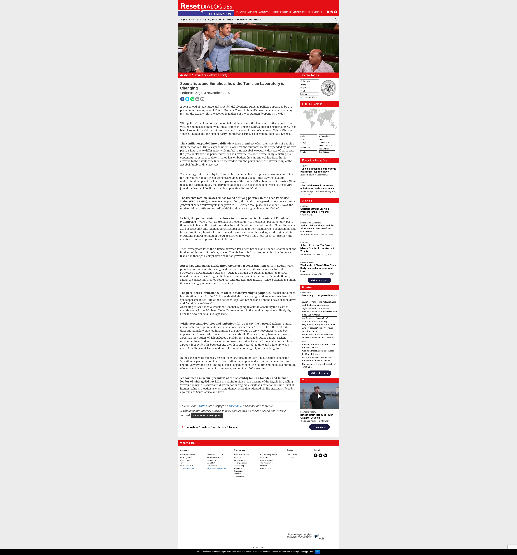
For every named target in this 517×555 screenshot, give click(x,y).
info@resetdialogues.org (216, 468)
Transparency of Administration (240, 467)
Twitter (201, 406)
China (321, 139)
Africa (302, 136)
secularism (219, 427)
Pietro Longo (307, 191)
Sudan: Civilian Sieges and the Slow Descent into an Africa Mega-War (317, 228)
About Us (237, 457)
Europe (303, 142)
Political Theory (308, 412)
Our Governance (240, 460)
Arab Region (324, 136)
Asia (302, 139)
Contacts (237, 474)
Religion (230, 19)
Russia (303, 152)
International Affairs (243, 19)
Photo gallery (313, 12)
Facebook (235, 406)
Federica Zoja (191, 92)
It (321, 12)
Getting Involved (299, 12)
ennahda (192, 427)
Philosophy (193, 19)
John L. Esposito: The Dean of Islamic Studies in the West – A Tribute (317, 248)
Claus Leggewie (308, 421)
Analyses (185, 75)
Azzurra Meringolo (325, 191)
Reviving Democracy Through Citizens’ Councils (316, 416)
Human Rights (306, 262)
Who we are (241, 12)
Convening (252, 12)
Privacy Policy (239, 476)
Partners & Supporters (281, 12)
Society (203, 19)
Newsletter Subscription (207, 415)
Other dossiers (319, 373)
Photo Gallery (292, 455)
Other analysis (319, 280)
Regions (257, 19)
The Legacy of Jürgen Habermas (318, 295)
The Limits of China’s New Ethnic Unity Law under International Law (318, 268)
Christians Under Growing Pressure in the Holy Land (314, 210)
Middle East (305, 147)
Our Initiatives (264, 12)
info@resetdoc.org (187, 468)
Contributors (238, 471)
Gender (222, 19)
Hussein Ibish (307, 174)
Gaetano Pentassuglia (311, 274)
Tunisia (233, 427)
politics (205, 427)
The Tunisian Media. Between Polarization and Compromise (317, 187)
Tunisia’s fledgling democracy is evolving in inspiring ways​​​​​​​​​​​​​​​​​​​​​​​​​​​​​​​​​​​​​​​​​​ (318, 170)
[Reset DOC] (206, 8)
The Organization (240, 463)
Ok (317, 552)
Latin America (324, 142)
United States (324, 152)
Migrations (212, 19)
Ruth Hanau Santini (310, 234)
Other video (319, 426)
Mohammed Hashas (310, 254)
